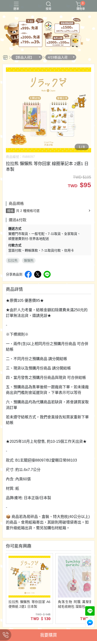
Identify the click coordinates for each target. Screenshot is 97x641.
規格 (10, 211)
